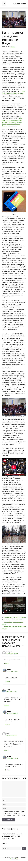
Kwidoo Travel (19, 3)
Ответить (6, 663)
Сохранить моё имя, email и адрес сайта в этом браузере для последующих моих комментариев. (14, 813)
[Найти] (24, 848)
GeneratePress (14, 858)
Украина (23, 617)
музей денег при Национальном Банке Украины (12, 120)
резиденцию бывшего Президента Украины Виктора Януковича (12, 124)
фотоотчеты (19, 620)
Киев (5, 620)
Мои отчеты (16, 617)
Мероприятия (8, 617)
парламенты (11, 620)
